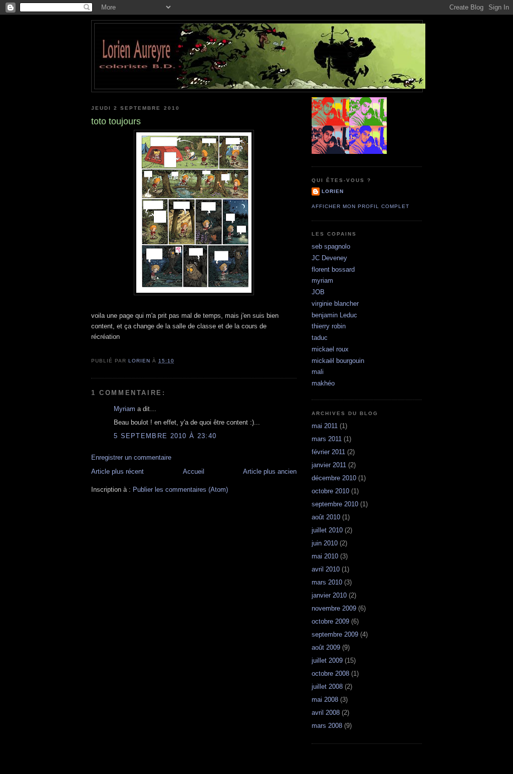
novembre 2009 (334, 608)
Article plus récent (117, 471)
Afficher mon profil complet (360, 206)
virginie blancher (335, 303)
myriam (322, 280)
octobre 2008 (330, 673)
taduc (320, 337)
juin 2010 (325, 543)
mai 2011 (325, 426)
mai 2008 (325, 699)
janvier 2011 (329, 465)
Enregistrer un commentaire (131, 457)
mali (318, 371)
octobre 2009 (330, 621)
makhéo (323, 383)
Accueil (193, 471)
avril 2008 (326, 712)
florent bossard (333, 269)
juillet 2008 (327, 686)
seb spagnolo (331, 246)
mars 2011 (327, 439)
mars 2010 (327, 582)
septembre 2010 (335, 504)
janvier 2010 (329, 595)
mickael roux (330, 349)
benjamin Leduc (334, 315)
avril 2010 (326, 569)
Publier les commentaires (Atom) (180, 489)
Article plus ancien (270, 471)
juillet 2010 (327, 530)
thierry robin (329, 326)
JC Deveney (329, 258)
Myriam (124, 409)
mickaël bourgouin (338, 360)
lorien (333, 191)
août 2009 (326, 647)
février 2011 (328, 452)
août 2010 (326, 517)
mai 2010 (325, 556)
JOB (318, 292)
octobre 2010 (330, 491)
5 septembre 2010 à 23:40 (165, 436)
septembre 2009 (335, 634)
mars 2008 (327, 725)
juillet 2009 (327, 660)
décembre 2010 (334, 478)
